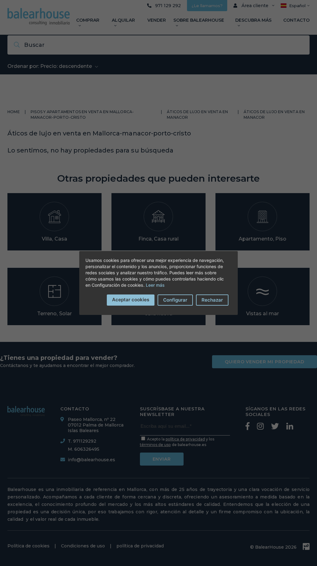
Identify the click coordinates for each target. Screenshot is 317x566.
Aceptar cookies (130, 300)
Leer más (155, 285)
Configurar (175, 300)
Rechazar (212, 300)
